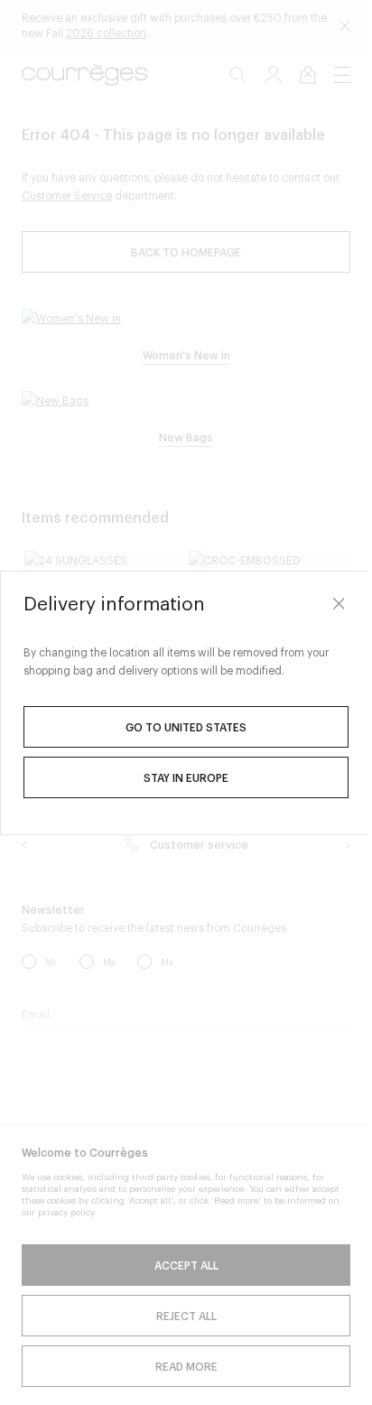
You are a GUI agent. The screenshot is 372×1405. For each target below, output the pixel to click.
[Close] (338, 604)
